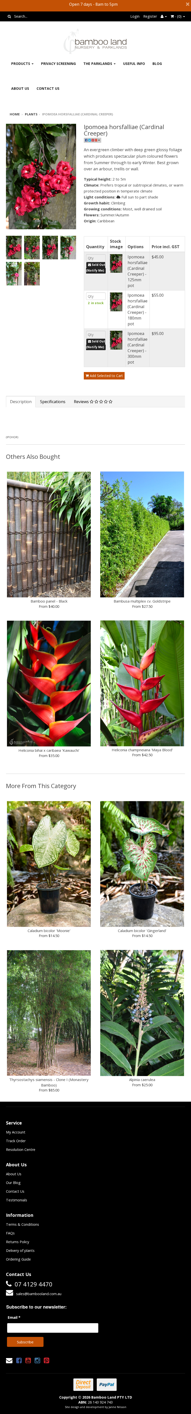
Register (150, 16)
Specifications (52, 401)
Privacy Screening (58, 63)
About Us (20, 88)
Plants (31, 114)
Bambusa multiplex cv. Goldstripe (142, 601)
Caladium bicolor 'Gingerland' (142, 930)
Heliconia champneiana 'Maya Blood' (142, 749)
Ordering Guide (18, 1259)
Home (15, 114)
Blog (157, 63)
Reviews (82, 401)
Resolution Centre (20, 1149)
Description (21, 401)
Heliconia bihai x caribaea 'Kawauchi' (48, 750)
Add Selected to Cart (106, 375)
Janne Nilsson (117, 1407)
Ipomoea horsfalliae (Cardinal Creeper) (77, 114)
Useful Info (134, 63)
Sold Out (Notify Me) (95, 268)
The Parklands (98, 63)
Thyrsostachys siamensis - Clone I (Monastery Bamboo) (49, 1082)
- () (178, 16)
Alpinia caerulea (142, 1079)
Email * (14, 1317)
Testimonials (16, 1200)
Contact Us (48, 88)
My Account (15, 1132)
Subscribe (25, 1341)
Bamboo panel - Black (49, 601)
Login (135, 16)
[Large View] (14, 247)
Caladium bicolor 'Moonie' (49, 930)
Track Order (16, 1140)
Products (21, 63)
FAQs (10, 1233)
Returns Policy (17, 1241)
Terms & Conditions (22, 1224)
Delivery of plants (20, 1250)
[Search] (9, 16)
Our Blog (13, 1182)
